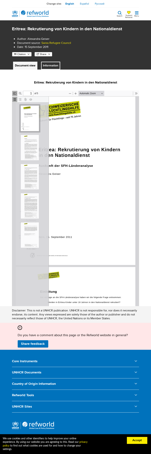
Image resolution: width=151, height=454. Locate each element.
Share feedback (33, 343)
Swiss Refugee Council (56, 43)
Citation (21, 54)
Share (43, 54)
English (69, 4)
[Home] (30, 14)
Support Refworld (128, 16)
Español (84, 4)
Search (119, 15)
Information (50, 65)
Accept (137, 440)
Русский (99, 4)
